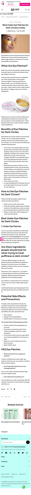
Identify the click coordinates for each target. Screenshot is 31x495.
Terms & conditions (19, 446)
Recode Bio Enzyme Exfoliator (10, 422)
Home (2, 17)
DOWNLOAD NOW (24, 4)
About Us (14, 474)
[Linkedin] (18, 453)
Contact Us (22, 474)
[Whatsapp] (27, 453)
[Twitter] (14, 389)
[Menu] (2, 10)
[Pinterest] (11, 389)
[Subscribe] (28, 442)
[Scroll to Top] (28, 486)
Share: (3, 389)
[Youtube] (23, 453)
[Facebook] (8, 389)
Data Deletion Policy (7, 477)
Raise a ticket (5, 474)
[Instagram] (10, 453)
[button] (26, 10)
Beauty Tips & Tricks (12, 17)
